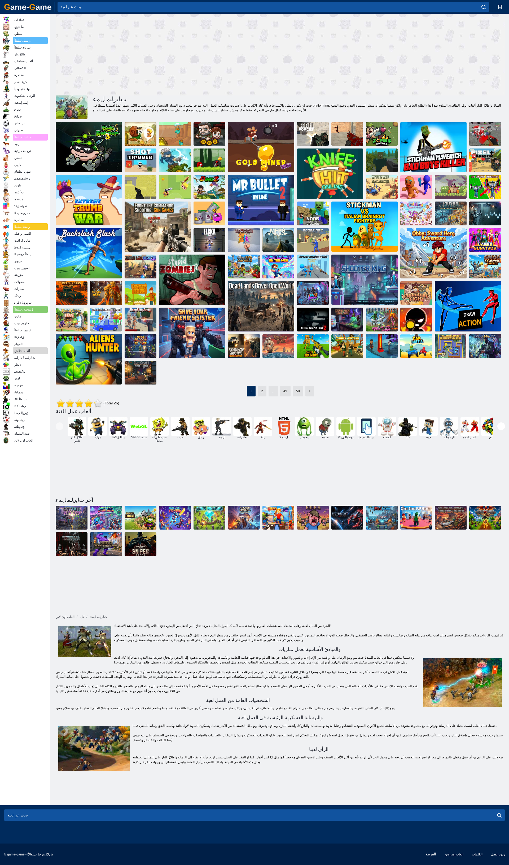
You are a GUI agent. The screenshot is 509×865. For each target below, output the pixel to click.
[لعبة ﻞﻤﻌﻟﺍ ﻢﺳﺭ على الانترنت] (468, 306)
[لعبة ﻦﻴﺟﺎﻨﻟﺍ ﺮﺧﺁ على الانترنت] (209, 134)
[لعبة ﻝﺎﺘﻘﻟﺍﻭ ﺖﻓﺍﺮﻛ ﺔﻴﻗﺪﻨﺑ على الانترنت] (140, 373)
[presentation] (59, 426)
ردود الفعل (498, 854)
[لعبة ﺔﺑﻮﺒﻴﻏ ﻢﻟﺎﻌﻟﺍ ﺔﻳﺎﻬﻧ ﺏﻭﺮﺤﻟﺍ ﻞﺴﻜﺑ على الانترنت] (485, 134)
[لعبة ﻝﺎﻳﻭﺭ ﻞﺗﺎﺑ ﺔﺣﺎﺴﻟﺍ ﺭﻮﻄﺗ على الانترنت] (485, 518)
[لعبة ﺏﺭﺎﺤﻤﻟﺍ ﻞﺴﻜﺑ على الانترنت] (485, 160)
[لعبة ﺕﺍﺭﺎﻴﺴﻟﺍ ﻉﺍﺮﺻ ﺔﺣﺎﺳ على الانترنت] (71, 293)
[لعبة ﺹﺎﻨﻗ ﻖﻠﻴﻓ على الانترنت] (140, 544)
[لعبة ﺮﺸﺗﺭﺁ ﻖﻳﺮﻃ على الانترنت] (244, 518)
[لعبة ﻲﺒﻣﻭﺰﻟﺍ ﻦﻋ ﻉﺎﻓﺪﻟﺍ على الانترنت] (71, 544)
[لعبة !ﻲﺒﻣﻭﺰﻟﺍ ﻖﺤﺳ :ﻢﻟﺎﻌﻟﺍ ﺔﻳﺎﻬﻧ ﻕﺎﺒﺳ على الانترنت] (451, 518)
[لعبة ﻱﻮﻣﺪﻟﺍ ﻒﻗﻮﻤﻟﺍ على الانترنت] (140, 346)
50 (298, 391)
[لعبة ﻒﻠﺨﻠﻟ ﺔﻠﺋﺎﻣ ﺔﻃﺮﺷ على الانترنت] (89, 253)
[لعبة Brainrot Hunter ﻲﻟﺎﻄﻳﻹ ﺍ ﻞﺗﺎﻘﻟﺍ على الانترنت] (451, 346)
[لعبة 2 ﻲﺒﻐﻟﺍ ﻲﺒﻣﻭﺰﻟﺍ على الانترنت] (192, 280)
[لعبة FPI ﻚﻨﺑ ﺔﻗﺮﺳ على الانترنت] (485, 346)
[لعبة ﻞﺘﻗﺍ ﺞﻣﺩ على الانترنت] (175, 187)
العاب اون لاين (454, 854)
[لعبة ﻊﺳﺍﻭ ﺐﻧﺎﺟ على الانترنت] (278, 346)
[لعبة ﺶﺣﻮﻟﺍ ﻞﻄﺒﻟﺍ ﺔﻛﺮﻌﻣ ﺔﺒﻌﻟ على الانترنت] (106, 544)
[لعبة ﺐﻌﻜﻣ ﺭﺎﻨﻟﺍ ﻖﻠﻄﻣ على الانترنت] (347, 346)
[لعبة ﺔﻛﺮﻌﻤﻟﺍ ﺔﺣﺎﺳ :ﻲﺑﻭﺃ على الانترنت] (278, 518)
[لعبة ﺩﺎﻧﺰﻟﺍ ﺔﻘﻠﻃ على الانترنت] (140, 160)
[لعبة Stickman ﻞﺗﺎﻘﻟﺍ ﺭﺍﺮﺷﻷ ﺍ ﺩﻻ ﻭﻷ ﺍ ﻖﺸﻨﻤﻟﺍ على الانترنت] (433, 147)
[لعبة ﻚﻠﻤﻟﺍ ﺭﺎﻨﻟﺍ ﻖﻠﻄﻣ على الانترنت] (364, 280)
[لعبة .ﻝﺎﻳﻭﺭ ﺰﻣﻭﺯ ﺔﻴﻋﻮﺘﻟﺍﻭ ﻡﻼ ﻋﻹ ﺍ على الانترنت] (382, 134)
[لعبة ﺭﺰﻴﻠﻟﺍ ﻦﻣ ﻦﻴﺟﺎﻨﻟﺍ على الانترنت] (485, 240)
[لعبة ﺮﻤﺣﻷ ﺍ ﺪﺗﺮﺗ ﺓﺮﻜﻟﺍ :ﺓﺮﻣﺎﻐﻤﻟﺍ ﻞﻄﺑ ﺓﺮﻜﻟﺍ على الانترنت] (209, 160)
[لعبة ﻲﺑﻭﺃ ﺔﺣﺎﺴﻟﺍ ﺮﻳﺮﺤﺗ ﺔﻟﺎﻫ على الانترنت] (106, 518)
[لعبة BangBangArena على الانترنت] (140, 319)
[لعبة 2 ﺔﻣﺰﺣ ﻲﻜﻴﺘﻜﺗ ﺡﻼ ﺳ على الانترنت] (313, 319)
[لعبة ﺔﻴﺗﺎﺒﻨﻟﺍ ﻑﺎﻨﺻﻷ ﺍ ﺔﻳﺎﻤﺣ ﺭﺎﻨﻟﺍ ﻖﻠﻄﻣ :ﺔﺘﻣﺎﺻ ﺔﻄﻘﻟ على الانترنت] (416, 518)
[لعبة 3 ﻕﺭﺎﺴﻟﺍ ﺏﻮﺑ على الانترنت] (89, 147)
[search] (483, 7)
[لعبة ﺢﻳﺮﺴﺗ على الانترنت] (485, 213)
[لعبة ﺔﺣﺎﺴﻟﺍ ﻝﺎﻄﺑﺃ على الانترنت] (106, 293)
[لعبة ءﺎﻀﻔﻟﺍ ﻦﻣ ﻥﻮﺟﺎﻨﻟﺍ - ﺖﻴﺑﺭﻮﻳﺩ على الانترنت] (347, 518)
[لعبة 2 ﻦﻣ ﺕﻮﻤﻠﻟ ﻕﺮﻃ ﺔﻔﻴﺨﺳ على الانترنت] (209, 213)
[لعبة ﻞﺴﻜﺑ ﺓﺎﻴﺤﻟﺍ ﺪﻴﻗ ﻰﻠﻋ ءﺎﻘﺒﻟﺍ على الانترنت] (382, 160)
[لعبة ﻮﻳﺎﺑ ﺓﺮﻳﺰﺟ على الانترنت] (382, 346)
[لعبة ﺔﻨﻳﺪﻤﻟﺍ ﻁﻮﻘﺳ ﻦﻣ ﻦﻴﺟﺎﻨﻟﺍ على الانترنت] (71, 518)
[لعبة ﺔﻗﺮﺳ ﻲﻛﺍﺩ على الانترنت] (313, 293)
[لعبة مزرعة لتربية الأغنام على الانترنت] (140, 293)
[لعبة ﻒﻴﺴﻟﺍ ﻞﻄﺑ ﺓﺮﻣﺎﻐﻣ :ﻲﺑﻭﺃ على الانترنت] (433, 253)
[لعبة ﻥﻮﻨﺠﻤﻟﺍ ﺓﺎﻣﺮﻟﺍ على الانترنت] (347, 134)
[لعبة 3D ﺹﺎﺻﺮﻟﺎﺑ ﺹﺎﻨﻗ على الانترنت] (416, 319)
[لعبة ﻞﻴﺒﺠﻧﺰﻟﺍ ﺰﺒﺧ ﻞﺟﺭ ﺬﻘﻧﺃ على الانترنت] (416, 187)
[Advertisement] (168, 54)
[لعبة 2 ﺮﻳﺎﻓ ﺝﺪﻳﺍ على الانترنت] (313, 240)
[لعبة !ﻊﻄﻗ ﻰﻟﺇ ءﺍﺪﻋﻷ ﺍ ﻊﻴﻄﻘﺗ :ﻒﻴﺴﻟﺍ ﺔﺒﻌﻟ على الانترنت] (313, 266)
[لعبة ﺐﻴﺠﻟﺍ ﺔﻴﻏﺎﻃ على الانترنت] (140, 518)
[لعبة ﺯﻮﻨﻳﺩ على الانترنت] (209, 187)
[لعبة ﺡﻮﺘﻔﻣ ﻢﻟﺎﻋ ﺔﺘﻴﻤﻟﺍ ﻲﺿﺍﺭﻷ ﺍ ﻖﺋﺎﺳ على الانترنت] (261, 306)
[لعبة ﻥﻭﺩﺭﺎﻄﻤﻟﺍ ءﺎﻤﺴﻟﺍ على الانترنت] (451, 187)
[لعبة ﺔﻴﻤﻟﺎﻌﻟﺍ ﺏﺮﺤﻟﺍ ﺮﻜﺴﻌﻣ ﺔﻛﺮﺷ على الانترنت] (382, 187)
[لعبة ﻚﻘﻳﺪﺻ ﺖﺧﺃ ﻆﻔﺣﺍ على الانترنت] (192, 333)
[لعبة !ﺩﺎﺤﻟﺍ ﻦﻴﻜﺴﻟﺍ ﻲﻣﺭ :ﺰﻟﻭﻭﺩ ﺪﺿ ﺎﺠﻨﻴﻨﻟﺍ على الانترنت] (244, 240)
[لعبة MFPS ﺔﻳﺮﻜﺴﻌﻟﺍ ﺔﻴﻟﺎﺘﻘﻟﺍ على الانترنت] (278, 240)
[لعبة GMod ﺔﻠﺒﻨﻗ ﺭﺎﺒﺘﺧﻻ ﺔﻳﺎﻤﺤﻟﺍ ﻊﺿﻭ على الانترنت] (485, 266)
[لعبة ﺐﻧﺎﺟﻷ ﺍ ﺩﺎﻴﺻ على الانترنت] (89, 359)
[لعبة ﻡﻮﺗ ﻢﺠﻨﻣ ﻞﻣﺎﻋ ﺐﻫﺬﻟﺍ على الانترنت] (261, 147)
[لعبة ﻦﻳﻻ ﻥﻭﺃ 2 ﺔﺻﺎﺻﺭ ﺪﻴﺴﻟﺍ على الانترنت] (261, 200)
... (273, 391)
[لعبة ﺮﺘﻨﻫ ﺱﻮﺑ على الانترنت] (382, 319)
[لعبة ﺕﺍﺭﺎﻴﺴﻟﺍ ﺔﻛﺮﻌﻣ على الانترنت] (416, 346)
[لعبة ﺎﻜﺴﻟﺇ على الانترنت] (209, 240)
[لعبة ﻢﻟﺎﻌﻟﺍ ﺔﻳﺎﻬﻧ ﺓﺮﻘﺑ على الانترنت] (106, 319)
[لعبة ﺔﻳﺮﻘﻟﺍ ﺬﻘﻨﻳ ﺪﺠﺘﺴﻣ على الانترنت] (313, 213)
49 (285, 391)
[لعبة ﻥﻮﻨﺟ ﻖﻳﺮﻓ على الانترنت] (382, 518)
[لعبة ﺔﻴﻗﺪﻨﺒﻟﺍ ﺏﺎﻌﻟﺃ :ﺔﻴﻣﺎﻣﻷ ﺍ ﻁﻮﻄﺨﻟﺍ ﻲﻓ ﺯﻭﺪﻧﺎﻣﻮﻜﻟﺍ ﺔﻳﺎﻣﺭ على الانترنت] (158, 227)
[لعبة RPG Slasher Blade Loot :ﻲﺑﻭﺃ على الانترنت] (244, 266)
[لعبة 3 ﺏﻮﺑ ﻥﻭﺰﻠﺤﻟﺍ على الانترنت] (140, 134)
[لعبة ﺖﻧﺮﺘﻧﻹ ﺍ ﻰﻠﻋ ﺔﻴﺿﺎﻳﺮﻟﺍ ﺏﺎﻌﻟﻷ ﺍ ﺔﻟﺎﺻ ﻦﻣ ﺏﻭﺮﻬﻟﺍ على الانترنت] (485, 187)
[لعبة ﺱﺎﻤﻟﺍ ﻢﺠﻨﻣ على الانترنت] (209, 518)
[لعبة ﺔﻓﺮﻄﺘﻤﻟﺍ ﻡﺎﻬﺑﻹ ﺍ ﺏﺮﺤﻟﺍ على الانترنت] (89, 200)
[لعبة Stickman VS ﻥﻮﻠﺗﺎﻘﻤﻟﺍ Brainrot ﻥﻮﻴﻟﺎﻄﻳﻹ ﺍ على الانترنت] (364, 227)
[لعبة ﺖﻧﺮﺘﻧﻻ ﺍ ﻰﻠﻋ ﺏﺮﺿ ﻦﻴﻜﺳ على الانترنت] (330, 173)
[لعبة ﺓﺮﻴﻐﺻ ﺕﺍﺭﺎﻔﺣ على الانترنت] (175, 134)
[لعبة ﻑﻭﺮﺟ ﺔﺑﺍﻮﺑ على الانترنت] (71, 319)
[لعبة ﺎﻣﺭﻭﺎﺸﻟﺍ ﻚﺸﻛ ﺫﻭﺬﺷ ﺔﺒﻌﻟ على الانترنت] (347, 319)
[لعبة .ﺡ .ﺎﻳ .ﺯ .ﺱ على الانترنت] (313, 518)
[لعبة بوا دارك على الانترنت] (175, 160)
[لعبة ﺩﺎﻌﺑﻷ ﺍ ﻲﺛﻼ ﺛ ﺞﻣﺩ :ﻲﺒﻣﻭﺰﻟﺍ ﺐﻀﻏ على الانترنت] (140, 266)
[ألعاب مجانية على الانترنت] (28, 7)
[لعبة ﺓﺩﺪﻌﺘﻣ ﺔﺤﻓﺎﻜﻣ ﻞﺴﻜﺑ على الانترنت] (140, 187)
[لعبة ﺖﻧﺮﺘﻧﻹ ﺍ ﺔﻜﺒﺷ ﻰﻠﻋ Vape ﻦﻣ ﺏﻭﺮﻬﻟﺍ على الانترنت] (278, 266)
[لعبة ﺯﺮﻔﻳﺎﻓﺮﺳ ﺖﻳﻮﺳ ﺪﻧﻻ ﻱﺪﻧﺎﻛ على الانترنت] (416, 213)
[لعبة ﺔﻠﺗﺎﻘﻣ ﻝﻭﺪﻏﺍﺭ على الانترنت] (175, 518)
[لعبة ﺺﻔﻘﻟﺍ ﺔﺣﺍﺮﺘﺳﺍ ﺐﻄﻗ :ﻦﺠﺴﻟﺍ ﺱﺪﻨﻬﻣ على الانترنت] (451, 213)
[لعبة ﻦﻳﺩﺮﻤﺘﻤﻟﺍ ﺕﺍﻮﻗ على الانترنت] (313, 134)
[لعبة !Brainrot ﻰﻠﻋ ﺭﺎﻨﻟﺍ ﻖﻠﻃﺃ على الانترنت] (313, 346)
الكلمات (477, 854)
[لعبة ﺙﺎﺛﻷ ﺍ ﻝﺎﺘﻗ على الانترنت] (416, 293)
